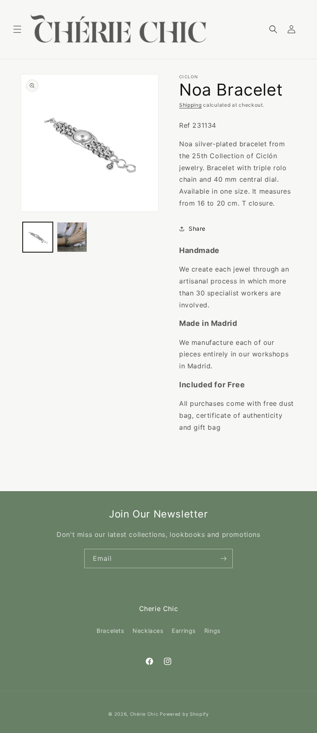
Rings (212, 630)
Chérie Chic (144, 714)
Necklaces (147, 630)
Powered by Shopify (184, 714)
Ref (184, 125)
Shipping (190, 105)
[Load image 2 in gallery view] (72, 237)
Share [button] (197, 228)
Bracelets (110, 630)
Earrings (184, 630)
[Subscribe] (223, 558)
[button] (17, 29)
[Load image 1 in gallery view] (38, 237)
